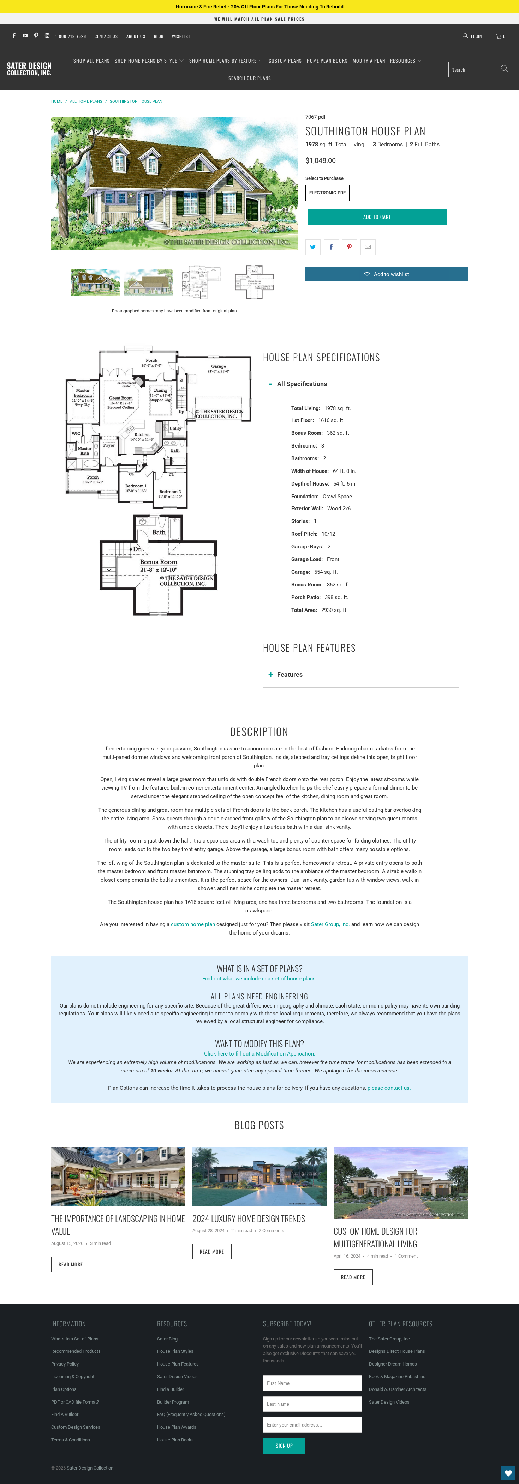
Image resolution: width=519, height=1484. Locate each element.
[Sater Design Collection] (29, 69)
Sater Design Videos (177, 1376)
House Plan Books (175, 1439)
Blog (158, 36)
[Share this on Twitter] (313, 247)
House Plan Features (178, 1364)
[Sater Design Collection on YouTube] (25, 36)
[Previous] (56, 183)
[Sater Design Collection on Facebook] (14, 36)
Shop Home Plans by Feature (223, 60)
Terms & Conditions (70, 1439)
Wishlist (181, 36)
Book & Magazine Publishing (397, 1376)
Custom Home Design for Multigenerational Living (375, 1237)
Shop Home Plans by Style (147, 60)
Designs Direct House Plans (397, 1351)
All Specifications (302, 384)
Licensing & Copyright (72, 1376)
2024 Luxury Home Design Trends (248, 1218)
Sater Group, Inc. (330, 924)
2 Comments (271, 1230)
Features (290, 674)
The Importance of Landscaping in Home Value (118, 1224)
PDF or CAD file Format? (75, 1402)
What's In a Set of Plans (75, 1339)
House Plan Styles (175, 1351)
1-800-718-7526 (70, 36)
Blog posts (259, 1125)
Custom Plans (285, 60)
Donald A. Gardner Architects (397, 1389)
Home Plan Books (327, 60)
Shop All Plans (91, 60)
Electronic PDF (327, 192)
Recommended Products (76, 1351)
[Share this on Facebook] (331, 247)
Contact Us (106, 36)
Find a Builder (170, 1389)
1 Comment (406, 1256)
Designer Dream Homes (393, 1364)
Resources (403, 60)
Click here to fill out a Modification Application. (259, 1047)
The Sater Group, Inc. (390, 1339)
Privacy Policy (65, 1364)
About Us (135, 36)
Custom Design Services (75, 1427)
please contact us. (389, 1088)
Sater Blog (167, 1339)
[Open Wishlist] (508, 1473)
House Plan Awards (176, 1427)
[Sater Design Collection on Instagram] (47, 36)
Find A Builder (64, 1414)
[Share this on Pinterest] (349, 247)
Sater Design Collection (90, 1468)
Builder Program (173, 1402)
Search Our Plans (249, 77)
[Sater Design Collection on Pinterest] (36, 36)
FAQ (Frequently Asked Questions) (191, 1414)
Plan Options (64, 1389)
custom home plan (193, 924)
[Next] (293, 183)
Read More (71, 1264)
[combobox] (480, 69)
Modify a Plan (369, 60)
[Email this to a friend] (368, 247)
